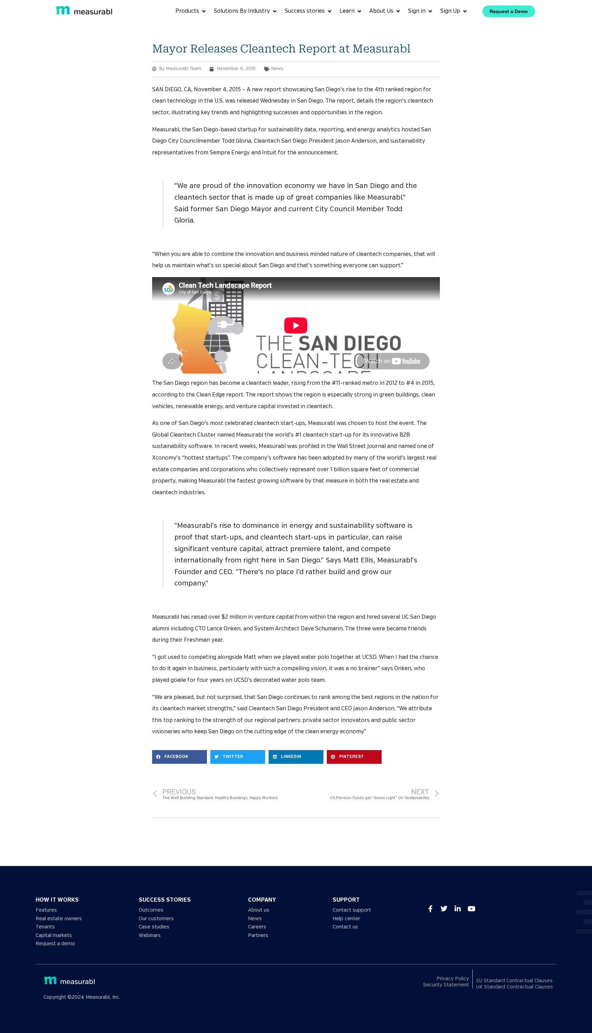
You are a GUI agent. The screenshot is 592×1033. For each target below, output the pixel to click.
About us (258, 910)
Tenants (45, 926)
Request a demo (55, 943)
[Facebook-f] (430, 909)
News (277, 69)
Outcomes (151, 910)
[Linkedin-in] (458, 909)
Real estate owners (59, 918)
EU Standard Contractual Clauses (514, 980)
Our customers (156, 918)
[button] (179, 757)
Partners (258, 935)
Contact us (345, 926)
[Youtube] (471, 909)
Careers (257, 926)
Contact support (352, 910)
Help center (346, 918)
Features (46, 910)
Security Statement (446, 984)
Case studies (154, 926)
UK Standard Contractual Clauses (514, 986)
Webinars (150, 935)
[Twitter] (444, 909)
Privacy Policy (452, 978)
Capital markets (54, 935)
